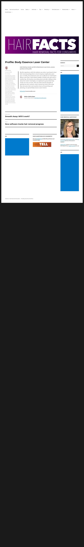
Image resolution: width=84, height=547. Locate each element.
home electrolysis (8, 91)
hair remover (7, 89)
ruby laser (13, 98)
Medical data (65, 9)
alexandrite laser (8, 75)
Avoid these (8, 12)
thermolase (7, 100)
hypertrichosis (8, 92)
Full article (22, 91)
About (73, 9)
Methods (34, 9)
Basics (27, 9)
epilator (13, 79)
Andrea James (8, 70)
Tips (40, 9)
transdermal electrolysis (10, 101)
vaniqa (6, 104)
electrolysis (9, 79)
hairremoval (13, 89)
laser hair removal (11, 93)
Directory (46, 9)
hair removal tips (12, 88)
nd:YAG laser (7, 97)
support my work (72, 145)
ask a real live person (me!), (69, 139)
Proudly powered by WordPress (27, 198)
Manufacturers (55, 9)
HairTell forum (39, 138)
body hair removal (8, 78)
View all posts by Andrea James (40, 98)
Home (22, 9)
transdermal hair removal (10, 102)
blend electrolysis (11, 76)
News (6, 9)
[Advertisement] (42, 23)
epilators (7, 80)
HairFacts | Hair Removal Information (12, 198)
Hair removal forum (14, 9)
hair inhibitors (12, 83)
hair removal (7, 73)
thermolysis (12, 100)
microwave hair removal (10, 96)
